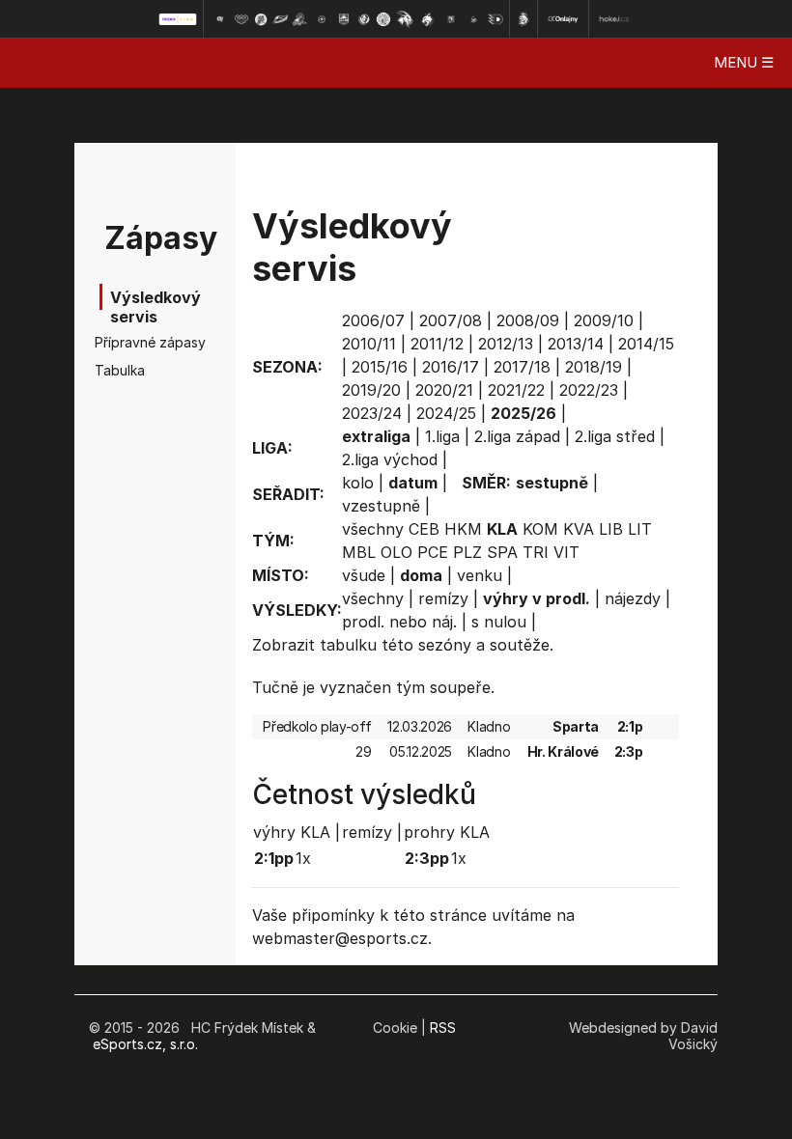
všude (363, 575)
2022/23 (588, 390)
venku (479, 575)
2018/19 (593, 366)
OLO (396, 552)
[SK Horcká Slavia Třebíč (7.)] (343, 19)
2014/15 (646, 343)
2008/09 (527, 320)
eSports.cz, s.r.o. (145, 1044)
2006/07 (373, 320)
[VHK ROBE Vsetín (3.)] (260, 19)
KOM (540, 529)
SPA (502, 552)
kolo (358, 482)
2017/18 (522, 366)
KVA (578, 529)
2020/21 (444, 390)
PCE (432, 552)
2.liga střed (615, 436)
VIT (566, 552)
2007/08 (450, 320)
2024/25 (446, 413)
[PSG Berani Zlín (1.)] (219, 19)
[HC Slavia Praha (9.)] (383, 19)
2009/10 (604, 320)
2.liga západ (517, 436)
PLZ (467, 552)
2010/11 (369, 343)
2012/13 (505, 343)
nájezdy (633, 598)
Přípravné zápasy (129, 342)
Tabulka (120, 370)
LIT (640, 529)
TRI (536, 552)
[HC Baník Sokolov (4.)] (280, 19)
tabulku (348, 644)
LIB (611, 529)
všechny (373, 529)
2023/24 (372, 413)
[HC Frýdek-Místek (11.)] (427, 19)
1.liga (442, 436)
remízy (443, 598)
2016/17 (450, 366)
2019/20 (371, 390)
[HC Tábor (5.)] (300, 19)
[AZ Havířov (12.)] (451, 19)
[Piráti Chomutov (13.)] (474, 19)
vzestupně (381, 505)
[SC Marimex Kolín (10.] (404, 19)
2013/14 (576, 343)
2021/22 (516, 390)
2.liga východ (390, 459)
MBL (359, 552)
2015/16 (380, 366)
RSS (443, 1027)
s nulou (498, 621)
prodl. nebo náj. (399, 621)
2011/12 (437, 343)
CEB (424, 529)
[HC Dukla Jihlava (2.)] (241, 19)
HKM (463, 529)
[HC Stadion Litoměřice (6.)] (321, 19)
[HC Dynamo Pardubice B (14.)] (495, 19)
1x (303, 858)
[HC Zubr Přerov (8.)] (364, 19)
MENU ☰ (744, 62)
